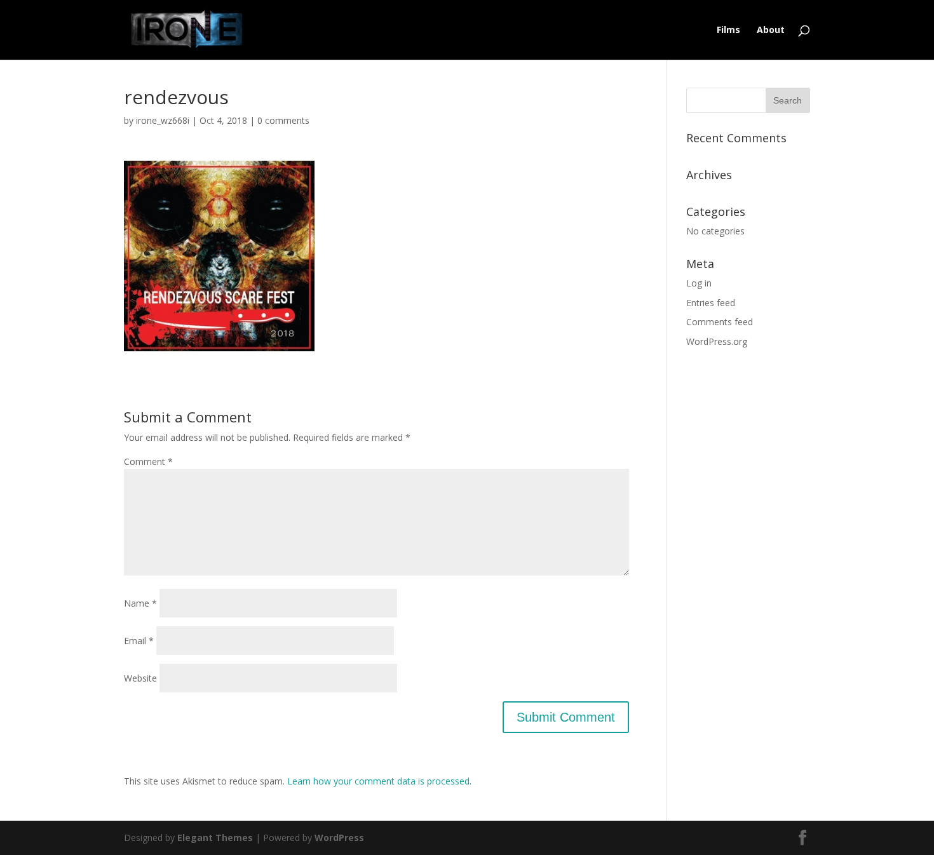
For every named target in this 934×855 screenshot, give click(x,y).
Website (140, 678)
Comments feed (719, 322)
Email (139, 641)
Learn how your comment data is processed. (379, 781)
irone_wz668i (162, 120)
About (771, 30)
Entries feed (710, 303)
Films (728, 30)
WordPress (339, 837)
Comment (148, 461)
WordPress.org (716, 341)
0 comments (283, 120)
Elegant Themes (215, 837)
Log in (699, 283)
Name (140, 603)
